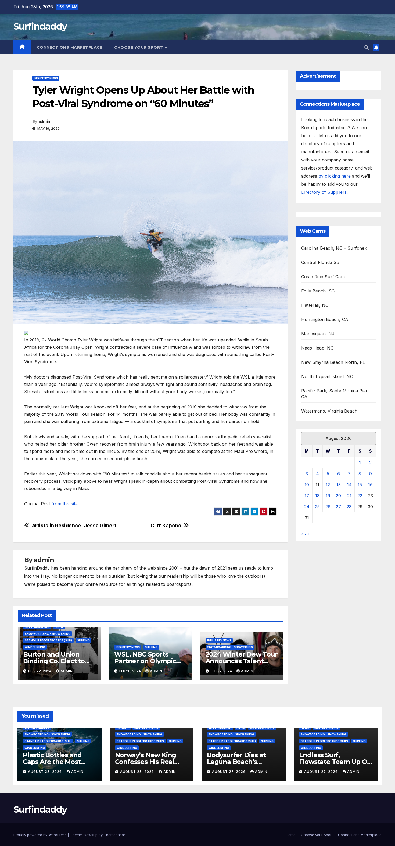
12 (328, 484)
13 (338, 484)
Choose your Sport (139, 47)
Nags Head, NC (317, 348)
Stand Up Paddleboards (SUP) (48, 640)
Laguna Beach (220, 727)
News (240, 727)
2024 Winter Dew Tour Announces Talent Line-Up (242, 661)
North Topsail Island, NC (327, 376)
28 (349, 506)
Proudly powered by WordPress (40, 835)
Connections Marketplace (70, 47)
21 (349, 495)
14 (349, 484)
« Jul (306, 534)
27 (338, 506)
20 (338, 495)
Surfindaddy (40, 26)
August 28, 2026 (45, 772)
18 (317, 495)
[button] (366, 47)
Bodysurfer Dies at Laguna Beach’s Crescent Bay (236, 761)
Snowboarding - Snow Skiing (47, 633)
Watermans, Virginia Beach (329, 411)
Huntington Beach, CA (324, 319)
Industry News (46, 78)
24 (307, 506)
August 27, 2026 (229, 772)
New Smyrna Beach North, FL (333, 362)
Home (291, 835)
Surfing (83, 640)
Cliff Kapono (165, 526)
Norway (123, 727)
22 (359, 495)
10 (306, 484)
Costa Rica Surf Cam (323, 276)
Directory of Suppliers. (324, 192)
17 (306, 495)
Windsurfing (35, 647)
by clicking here (335, 176)
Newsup (91, 835)
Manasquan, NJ (318, 333)
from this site (64, 503)
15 (360, 484)
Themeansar (114, 835)
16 (370, 484)
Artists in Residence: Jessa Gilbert (74, 526)
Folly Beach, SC (318, 291)
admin (44, 121)
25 (317, 506)
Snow (59, 627)
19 (328, 495)
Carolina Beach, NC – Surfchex (334, 248)
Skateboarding (37, 627)
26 (328, 506)
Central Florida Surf (322, 262)
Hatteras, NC (314, 305)
